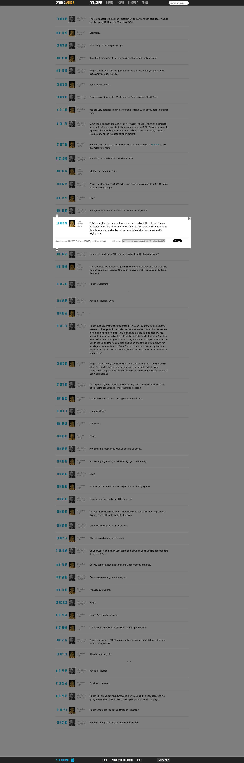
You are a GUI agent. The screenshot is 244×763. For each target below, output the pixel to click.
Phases (109, 3)
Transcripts (96, 3)
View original (62, 760)
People (120, 3)
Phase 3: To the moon (122, 760)
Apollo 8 (69, 3)
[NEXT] (139, 760)
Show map (164, 760)
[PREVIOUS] (104, 760)
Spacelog (60, 3)
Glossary (133, 3)
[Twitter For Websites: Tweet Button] (180, 240)
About (145, 3)
